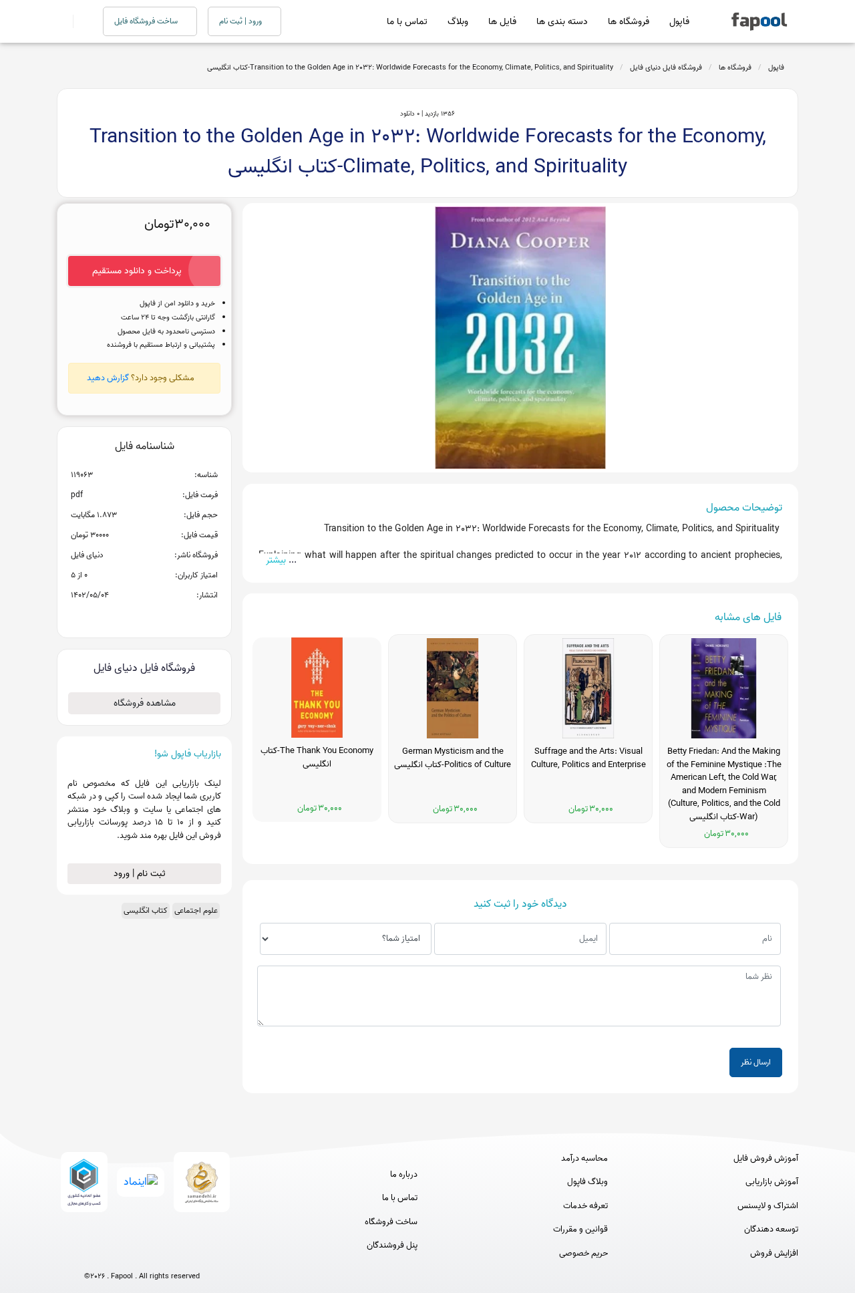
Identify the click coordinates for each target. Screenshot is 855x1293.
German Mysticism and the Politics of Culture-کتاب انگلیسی (452, 758)
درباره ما (403, 1174)
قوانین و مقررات (580, 1229)
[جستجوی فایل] (79, 21)
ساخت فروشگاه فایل (147, 21)
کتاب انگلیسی (146, 910)
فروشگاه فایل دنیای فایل (666, 67)
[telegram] (117, 1254)
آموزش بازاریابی (771, 1182)
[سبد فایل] (62, 21)
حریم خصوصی (583, 1253)
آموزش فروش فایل (765, 1158)
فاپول (679, 22)
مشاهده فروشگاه (145, 703)
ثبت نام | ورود (141, 873)
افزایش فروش (774, 1253)
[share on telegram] (127, 616)
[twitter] (166, 1254)
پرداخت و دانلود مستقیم (137, 271)
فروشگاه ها (628, 22)
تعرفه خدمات (585, 1206)
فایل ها (502, 22)
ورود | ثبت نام (241, 21)
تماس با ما (407, 22)
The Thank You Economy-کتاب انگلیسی (317, 757)
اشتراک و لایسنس (767, 1206)
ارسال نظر (756, 1062)
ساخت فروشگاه (391, 1222)
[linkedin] (191, 1254)
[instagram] (142, 1254)
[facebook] (92, 1254)
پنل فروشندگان (392, 1245)
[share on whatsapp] (144, 616)
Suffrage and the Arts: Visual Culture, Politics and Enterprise (588, 758)
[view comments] (161, 616)
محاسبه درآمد (584, 1158)
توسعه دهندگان (771, 1229)
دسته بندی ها (562, 22)
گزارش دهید (108, 378)
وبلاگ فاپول (587, 1182)
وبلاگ (458, 22)
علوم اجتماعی (196, 910)
